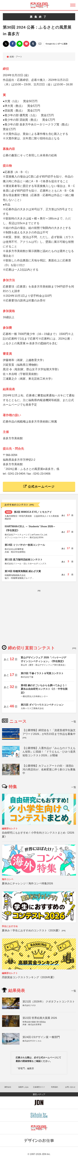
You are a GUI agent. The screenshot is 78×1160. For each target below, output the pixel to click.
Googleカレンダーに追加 (56, 44)
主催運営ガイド (39, 1087)
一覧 (73, 721)
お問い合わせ (70, 1087)
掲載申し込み (23, 1087)
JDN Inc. (46, 1154)
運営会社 (7, 1087)
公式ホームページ (41, 486)
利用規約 (54, 1087)
